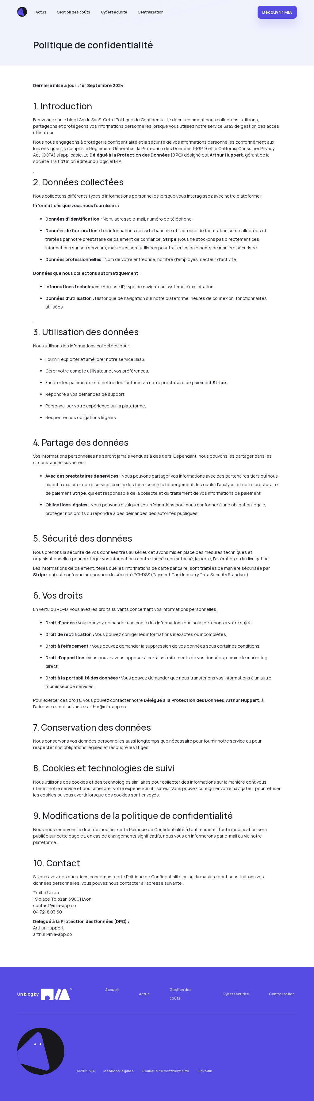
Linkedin (205, 1071)
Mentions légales (118, 1071)
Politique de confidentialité (165, 1071)
